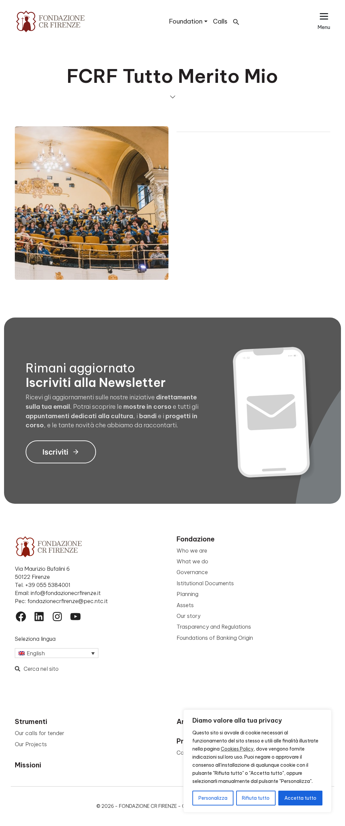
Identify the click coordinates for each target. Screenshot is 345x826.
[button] (236, 21)
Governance (192, 572)
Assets (185, 605)
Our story (188, 616)
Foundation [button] (185, 21)
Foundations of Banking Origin (215, 637)
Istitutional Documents (205, 583)
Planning (187, 594)
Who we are (192, 550)
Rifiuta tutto (256, 798)
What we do (192, 561)
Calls (220, 21)
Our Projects (31, 744)
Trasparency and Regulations (214, 626)
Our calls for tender (39, 733)
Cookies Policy (237, 749)
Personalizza (212, 798)
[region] (257, 761)
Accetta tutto (300, 798)
